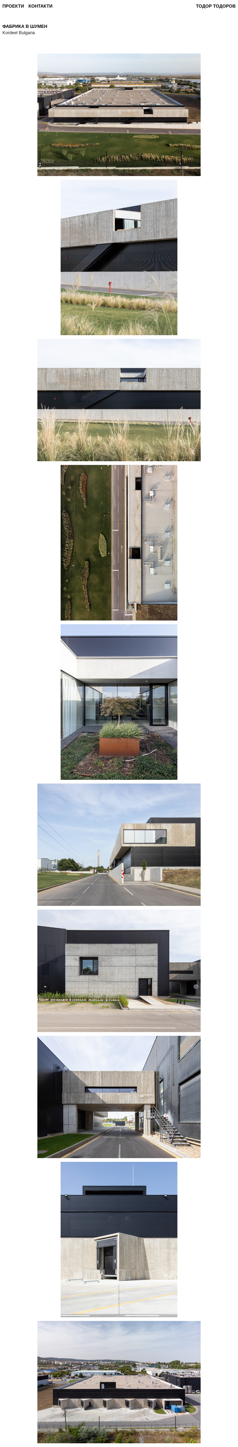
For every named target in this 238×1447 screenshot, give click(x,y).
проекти (13, 6)
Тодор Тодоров (216, 6)
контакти (40, 6)
